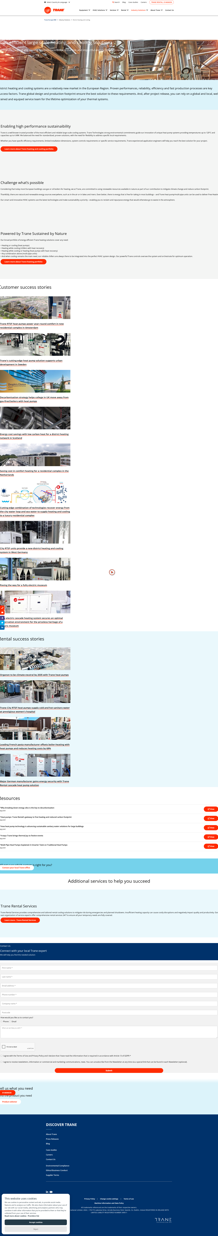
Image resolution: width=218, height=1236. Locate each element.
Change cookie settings (109, 1199)
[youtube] (51, 1192)
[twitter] (2, 622)
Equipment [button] (83, 10)
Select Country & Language (57, 2)
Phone (6, 1021)
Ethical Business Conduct (57, 1170)
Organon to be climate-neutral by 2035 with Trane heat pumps (34, 674)
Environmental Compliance (57, 1165)
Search (117, 2)
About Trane (51, 1134)
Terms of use (129, 1199)
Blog (124, 2)
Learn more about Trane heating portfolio (23, 261)
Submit (109, 1070)
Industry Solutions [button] (138, 10)
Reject (35, 1229)
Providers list (33, 1216)
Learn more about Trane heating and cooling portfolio (29, 149)
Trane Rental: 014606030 (161, 2)
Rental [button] (123, 10)
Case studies (133, 2)
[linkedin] (48, 1192)
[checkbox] (109, 1055)
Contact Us (169, 10)
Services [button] (113, 10)
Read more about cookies (16, 1216)
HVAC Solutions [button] (99, 10)
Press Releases (52, 1139)
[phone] (2, 608)
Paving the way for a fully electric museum (23, 585)
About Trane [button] (155, 10)
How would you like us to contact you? (17, 1017)
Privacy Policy (89, 1199)
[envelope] (2, 612)
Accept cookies (35, 1222)
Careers (144, 2)
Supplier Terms (52, 1175)
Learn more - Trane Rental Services (20, 920)
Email (13, 1021)
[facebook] (2, 618)
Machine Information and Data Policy (109, 1203)
